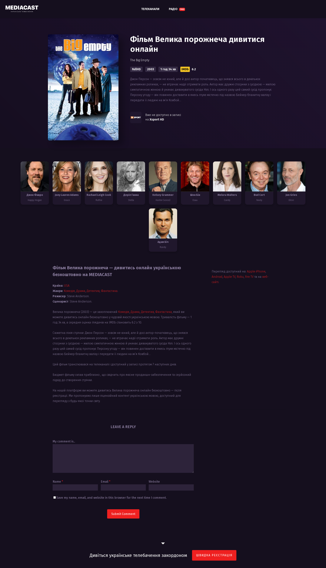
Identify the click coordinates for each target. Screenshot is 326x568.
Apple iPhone (256, 271)
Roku (240, 277)
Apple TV (229, 277)
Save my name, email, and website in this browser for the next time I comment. (111, 497)
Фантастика (109, 291)
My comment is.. (64, 441)
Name (58, 481)
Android (217, 277)
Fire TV (249, 277)
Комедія (69, 291)
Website (154, 481)
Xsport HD (157, 119)
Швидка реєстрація (214, 555)
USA (66, 285)
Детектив (93, 291)
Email (105, 481)
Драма (80, 291)
